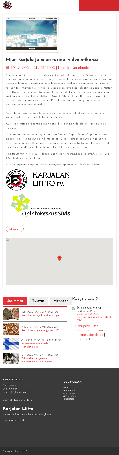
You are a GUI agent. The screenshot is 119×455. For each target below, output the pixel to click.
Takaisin (13, 229)
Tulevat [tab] (38, 301)
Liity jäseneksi (69, 396)
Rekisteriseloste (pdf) (14, 420)
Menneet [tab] (60, 301)
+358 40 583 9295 (88, 314)
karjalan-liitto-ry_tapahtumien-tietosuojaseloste (91, 330)
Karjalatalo (68, 399)
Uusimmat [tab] (15, 301)
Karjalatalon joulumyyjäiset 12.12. (40, 330)
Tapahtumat (68, 390)
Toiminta (66, 387)
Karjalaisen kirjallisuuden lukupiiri (40, 315)
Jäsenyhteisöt (69, 393)
